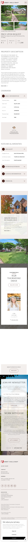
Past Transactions (6, 496)
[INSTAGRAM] (5, 485)
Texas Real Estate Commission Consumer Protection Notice (10, 505)
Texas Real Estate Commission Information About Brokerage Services (12, 507)
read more (7, 230)
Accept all (14, 538)
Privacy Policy (21, 401)
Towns (3, 498)
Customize (14, 534)
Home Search (4, 494)
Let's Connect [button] (5, 499)
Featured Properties (7, 495)
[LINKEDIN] (8, 485)
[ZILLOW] (15, 485)
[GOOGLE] (11, 485)
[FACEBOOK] (2, 485)
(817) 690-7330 (14, 131)
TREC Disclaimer (5, 509)
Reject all (14, 531)
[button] (14, 440)
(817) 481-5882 (5, 513)
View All (20, 26)
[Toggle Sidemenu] (25, 2)
